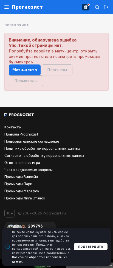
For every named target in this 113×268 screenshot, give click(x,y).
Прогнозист (27, 7)
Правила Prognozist (21, 134)
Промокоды (26, 80)
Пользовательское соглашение (31, 141)
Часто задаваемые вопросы (28, 169)
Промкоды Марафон (21, 191)
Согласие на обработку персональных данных (44, 155)
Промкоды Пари (18, 183)
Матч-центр (24, 69)
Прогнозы (57, 69)
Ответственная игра (22, 162)
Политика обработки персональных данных (42, 148)
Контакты (12, 127)
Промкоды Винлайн (21, 176)
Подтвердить (90, 247)
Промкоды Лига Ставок (24, 198)
